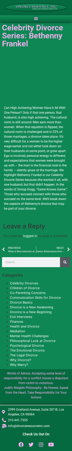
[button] (36, 18)
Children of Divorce (25, 288)
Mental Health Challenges (29, 336)
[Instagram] (41, 444)
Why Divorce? (20, 360)
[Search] (65, 262)
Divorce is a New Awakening (31, 307)
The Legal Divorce (24, 355)
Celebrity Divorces (24, 283)
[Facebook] (21, 444)
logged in (30, 236)
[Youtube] (51, 444)
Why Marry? (19, 365)
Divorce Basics (21, 302)
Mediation (17, 331)
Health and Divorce (24, 326)
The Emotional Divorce (27, 350)
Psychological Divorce (27, 345)
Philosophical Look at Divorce (32, 341)
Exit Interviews (21, 317)
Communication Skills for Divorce (35, 298)
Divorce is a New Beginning (31, 312)
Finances (16, 322)
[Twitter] (31, 444)
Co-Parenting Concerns (28, 293)
